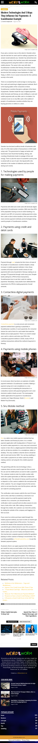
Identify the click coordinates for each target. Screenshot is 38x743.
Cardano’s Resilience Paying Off (5, 634)
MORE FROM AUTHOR (25, 621)
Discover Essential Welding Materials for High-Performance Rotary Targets (23, 684)
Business (3, 718)
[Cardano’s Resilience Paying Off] (6, 628)
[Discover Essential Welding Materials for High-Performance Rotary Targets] (5, 686)
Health (3, 723)
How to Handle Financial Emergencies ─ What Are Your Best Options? (18, 635)
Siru (2, 438)
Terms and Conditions (14, 740)
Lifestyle (3, 721)
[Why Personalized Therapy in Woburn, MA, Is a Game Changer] (5, 694)
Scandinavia (25, 604)
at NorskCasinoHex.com (21, 539)
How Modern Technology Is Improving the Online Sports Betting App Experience (24, 701)
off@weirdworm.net (22, 673)
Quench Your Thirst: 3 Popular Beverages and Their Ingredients (29, 614)
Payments (18, 604)
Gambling (3, 729)
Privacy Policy (26, 740)
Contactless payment (7, 324)
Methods (8, 604)
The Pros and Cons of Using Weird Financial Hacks (31, 634)
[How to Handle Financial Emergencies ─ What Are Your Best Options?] (19, 628)
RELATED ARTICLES (12, 621)
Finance (6, 6)
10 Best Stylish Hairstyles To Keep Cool (9, 613)
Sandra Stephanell (7, 21)
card (13, 262)
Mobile (13, 604)
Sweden (27, 398)
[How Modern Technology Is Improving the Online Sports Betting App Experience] (5, 702)
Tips (2, 726)
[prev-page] (18, 639)
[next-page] (20, 639)
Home (2, 6)
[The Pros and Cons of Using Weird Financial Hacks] (31, 628)
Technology (32, 604)
